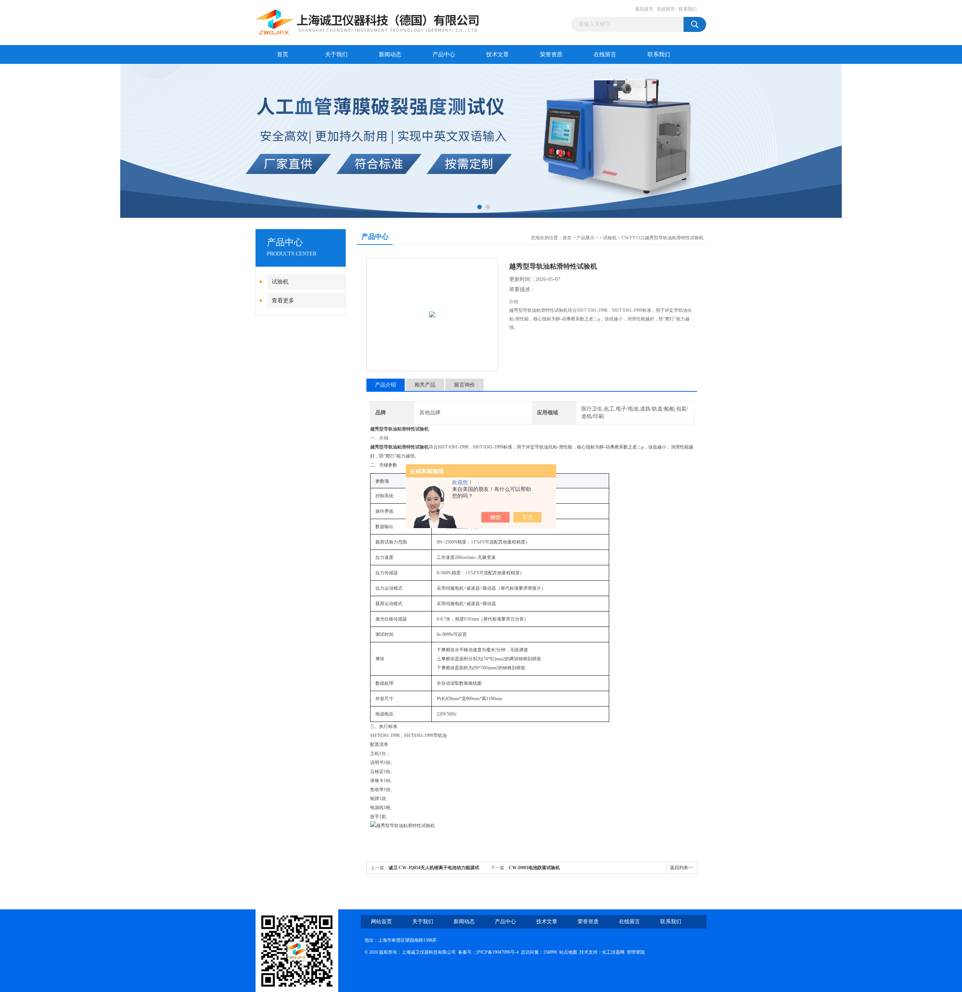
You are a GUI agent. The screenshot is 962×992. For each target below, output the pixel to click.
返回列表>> (681, 867)
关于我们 (336, 54)
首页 (282, 54)
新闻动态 (390, 54)
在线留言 (666, 9)
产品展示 (585, 237)
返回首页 (644, 9)
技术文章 (497, 54)
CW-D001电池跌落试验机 (534, 867)
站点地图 (568, 952)
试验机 (280, 282)
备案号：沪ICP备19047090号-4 (488, 952)
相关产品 (425, 385)
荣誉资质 (551, 54)
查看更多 (283, 300)
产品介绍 (385, 385)
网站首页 (381, 921)
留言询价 (464, 385)
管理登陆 (636, 952)
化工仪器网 (613, 952)
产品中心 (444, 54)
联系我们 (688, 9)
